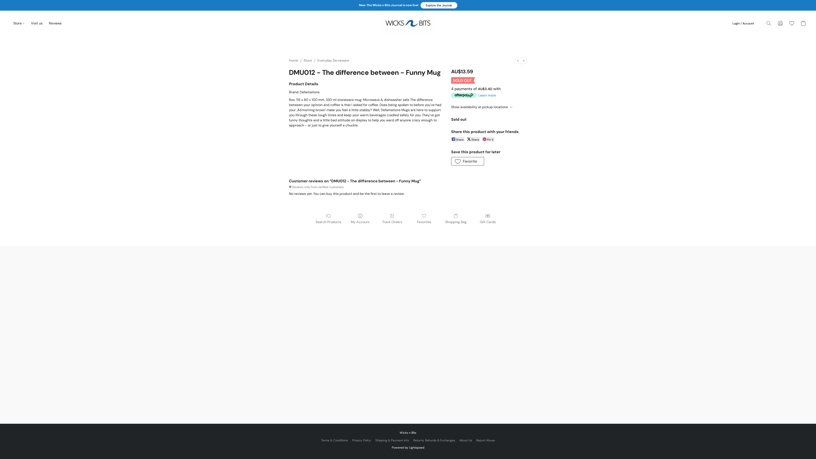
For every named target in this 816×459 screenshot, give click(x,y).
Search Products (328, 222)
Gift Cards (488, 222)
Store (18, 23)
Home (293, 60)
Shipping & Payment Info (392, 440)
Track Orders (392, 222)
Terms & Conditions (334, 440)
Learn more (487, 95)
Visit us (36, 23)
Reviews (55, 23)
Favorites (424, 222)
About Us (465, 440)
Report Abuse (485, 440)
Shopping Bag (456, 222)
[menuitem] (518, 61)
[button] (439, 5)
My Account (360, 222)
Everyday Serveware (333, 60)
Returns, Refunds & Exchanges (434, 440)
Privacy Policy (361, 440)
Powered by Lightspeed (408, 447)
